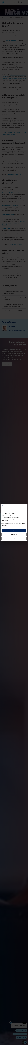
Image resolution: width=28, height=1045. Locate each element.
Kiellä (14, 538)
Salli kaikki (14, 530)
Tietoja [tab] (23, 509)
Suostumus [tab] (5, 509)
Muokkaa (13, 534)
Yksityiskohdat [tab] (14, 509)
